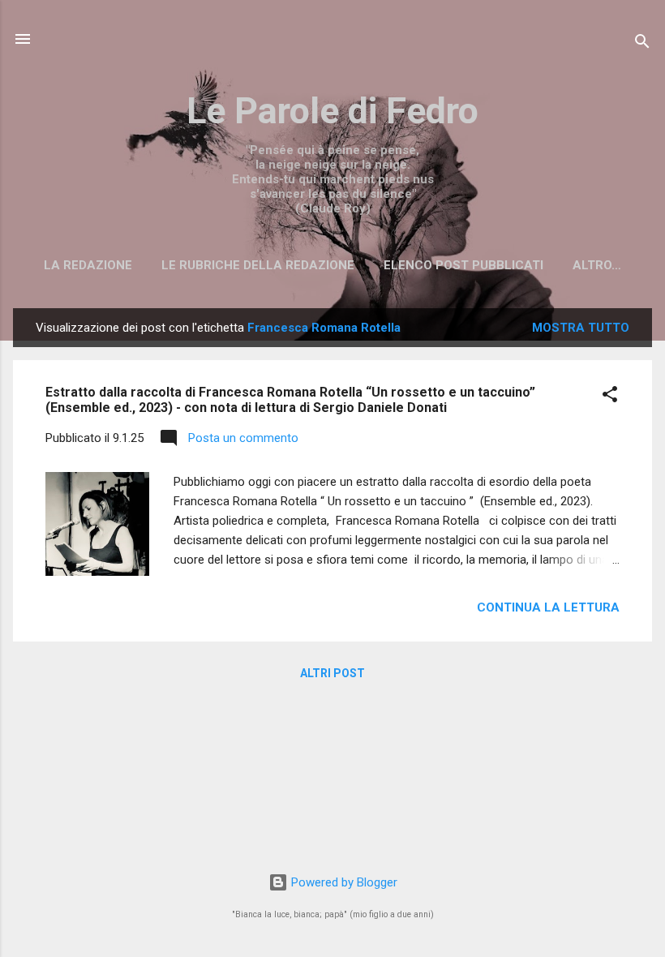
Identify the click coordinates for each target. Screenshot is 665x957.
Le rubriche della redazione (257, 265)
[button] (610, 397)
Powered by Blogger (342, 882)
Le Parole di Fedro (332, 110)
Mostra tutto (580, 327)
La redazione (88, 265)
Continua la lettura (548, 607)
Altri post (332, 673)
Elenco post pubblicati (463, 265)
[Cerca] (642, 44)
